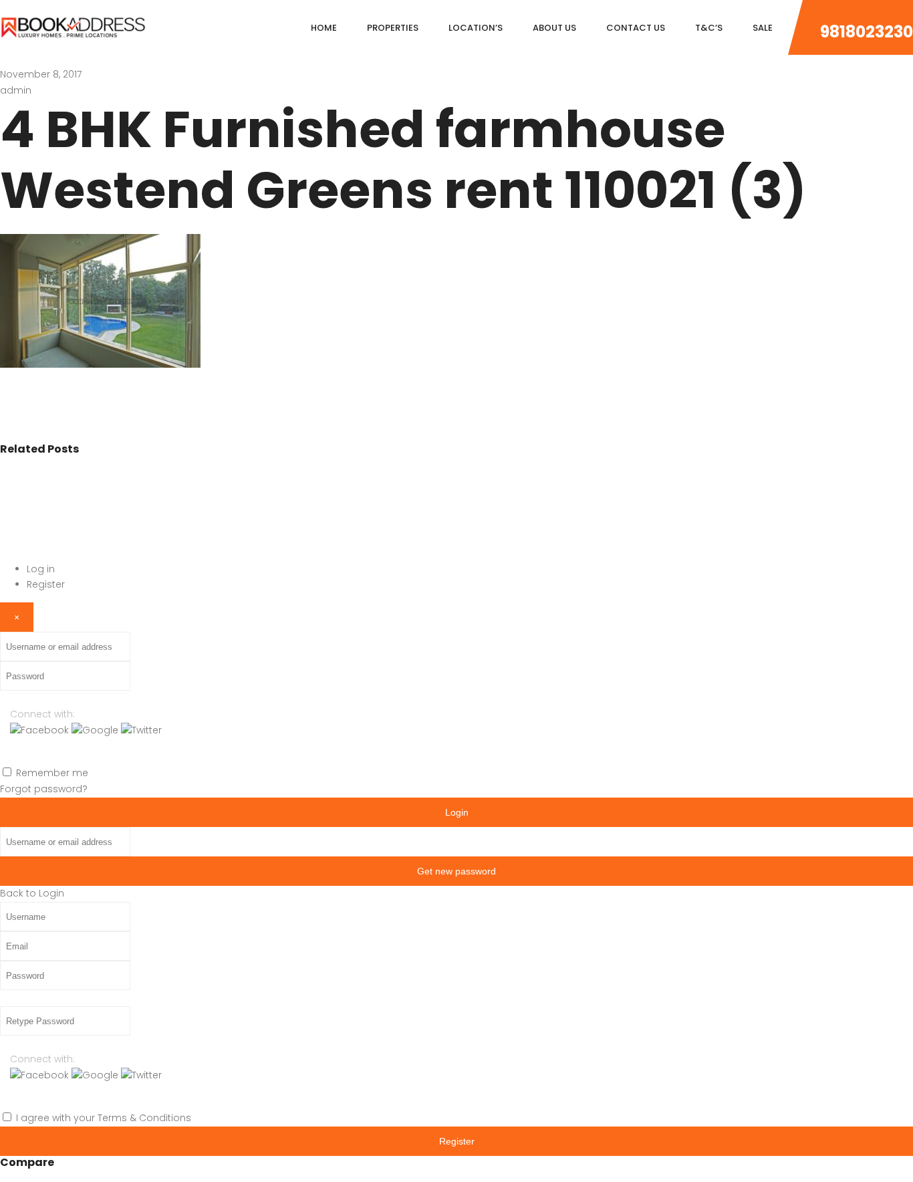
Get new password (456, 871)
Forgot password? (44, 789)
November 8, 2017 (41, 74)
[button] (41, 730)
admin (15, 90)
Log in (41, 569)
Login (457, 812)
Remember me (52, 773)
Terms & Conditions (144, 1118)
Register (46, 584)
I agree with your (103, 1118)
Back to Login (32, 893)
